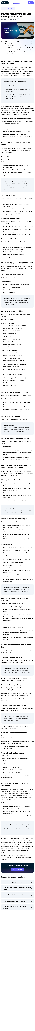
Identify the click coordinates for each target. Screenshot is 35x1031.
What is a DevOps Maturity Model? (17, 882)
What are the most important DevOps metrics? (17, 907)
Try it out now (17, 869)
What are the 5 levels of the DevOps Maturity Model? (17, 888)
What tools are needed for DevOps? (17, 901)
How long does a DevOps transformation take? (17, 895)
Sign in (31, 3)
